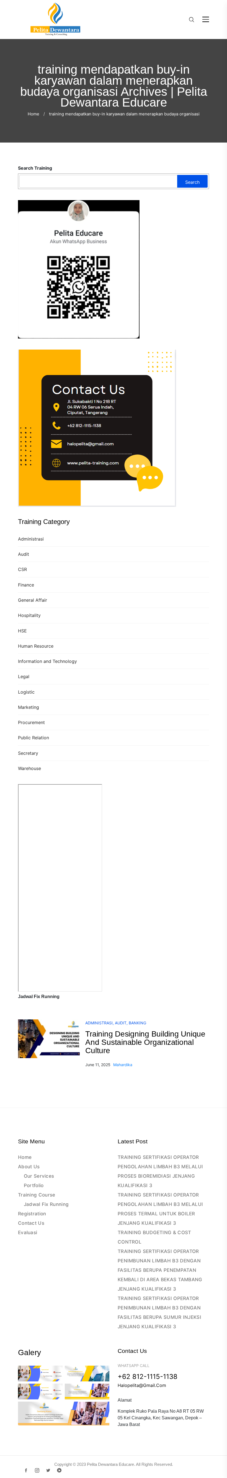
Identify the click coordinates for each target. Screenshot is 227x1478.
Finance (26, 585)
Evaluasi (27, 1232)
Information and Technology (47, 661)
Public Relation (33, 737)
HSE (22, 631)
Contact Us (31, 1223)
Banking (137, 1022)
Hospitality (29, 615)
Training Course (36, 1195)
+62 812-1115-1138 (147, 1376)
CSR (22, 569)
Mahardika (122, 1064)
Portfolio (34, 1185)
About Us (29, 1166)
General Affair (32, 600)
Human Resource (35, 646)
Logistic (26, 692)
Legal (23, 676)
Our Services (39, 1176)
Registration (32, 1213)
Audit (23, 554)
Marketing (28, 707)
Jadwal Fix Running (46, 1204)
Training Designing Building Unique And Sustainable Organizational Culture (145, 1042)
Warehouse (29, 768)
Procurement (31, 722)
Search (192, 182)
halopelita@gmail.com (142, 1385)
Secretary (28, 753)
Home (33, 114)
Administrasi (31, 539)
